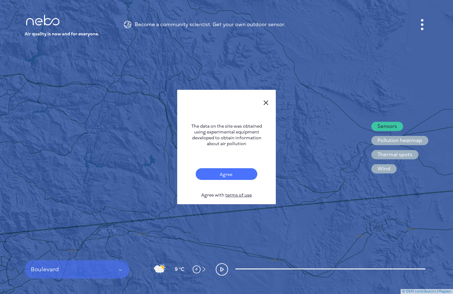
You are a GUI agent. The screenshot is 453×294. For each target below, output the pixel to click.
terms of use (238, 195)
